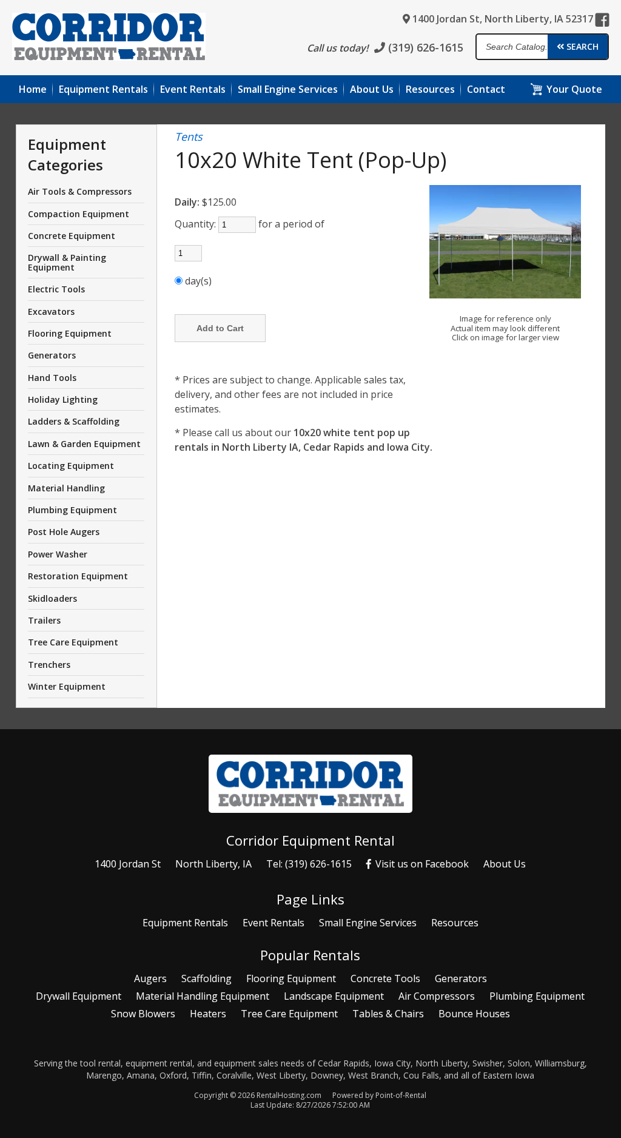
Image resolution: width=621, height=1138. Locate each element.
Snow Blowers (143, 1013)
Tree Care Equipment (73, 642)
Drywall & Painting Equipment (67, 262)
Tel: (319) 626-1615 (309, 863)
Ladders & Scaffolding (73, 421)
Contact (486, 89)
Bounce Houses (474, 1013)
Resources (430, 89)
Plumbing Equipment (72, 510)
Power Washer (57, 554)
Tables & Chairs (388, 1013)
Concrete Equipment (71, 235)
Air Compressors (436, 996)
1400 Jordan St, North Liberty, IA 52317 (501, 18)
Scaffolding (206, 978)
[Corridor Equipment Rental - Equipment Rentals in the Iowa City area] (109, 38)
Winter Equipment (67, 686)
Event (193, 89)
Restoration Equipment (78, 576)
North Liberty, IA (213, 863)
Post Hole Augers (63, 531)
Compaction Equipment (78, 214)
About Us (504, 863)
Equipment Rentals (185, 922)
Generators (52, 355)
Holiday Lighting (63, 399)
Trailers (44, 620)
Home (33, 89)
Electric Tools (56, 289)
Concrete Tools (385, 978)
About (372, 89)
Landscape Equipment (334, 996)
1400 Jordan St (128, 863)
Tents (189, 137)
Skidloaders (52, 598)
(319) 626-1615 (424, 47)
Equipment (103, 89)
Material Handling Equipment (202, 996)
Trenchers (49, 664)
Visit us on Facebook (421, 863)
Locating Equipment (71, 465)
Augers (150, 978)
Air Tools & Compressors (80, 191)
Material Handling (66, 488)
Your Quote (574, 89)
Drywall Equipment (78, 996)
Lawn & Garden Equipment (84, 443)
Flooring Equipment (70, 333)
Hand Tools (52, 377)
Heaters (208, 1013)
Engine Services (288, 89)
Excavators (51, 311)
